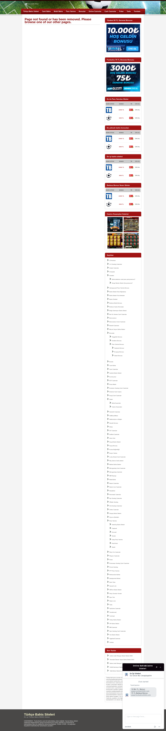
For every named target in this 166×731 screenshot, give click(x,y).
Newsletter (112, 490)
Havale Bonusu (113, 423)
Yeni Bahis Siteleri (114, 634)
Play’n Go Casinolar (114, 552)
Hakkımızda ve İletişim (115, 419)
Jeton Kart (112, 438)
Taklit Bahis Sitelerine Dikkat (117, 671)
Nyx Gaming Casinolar (115, 498)
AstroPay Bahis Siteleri (118, 524)
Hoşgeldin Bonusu (117, 337)
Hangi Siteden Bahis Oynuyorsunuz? (122, 283)
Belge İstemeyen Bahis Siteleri (118, 310)
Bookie (111, 361)
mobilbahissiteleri (116, 691)
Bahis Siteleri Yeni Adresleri (117, 295)
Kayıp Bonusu (113, 445)
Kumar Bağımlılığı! (114, 449)
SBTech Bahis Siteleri (115, 589)
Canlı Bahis (46, 11)
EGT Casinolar (113, 380)
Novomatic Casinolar (115, 494)
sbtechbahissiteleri (111, 693)
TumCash (112, 616)
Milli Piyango (112, 475)
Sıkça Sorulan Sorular (115, 593)
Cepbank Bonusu (119, 348)
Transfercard (112, 612)
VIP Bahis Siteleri (114, 623)
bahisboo (116, 689)
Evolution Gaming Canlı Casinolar (118, 388)
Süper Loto (112, 601)
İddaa (111, 427)
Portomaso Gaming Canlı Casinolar (119, 563)
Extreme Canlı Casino (115, 391)
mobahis (108, 691)
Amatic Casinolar (114, 268)
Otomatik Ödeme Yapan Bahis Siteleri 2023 (122, 659)
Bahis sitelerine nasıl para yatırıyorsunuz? (123, 279)
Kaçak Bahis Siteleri (115, 442)
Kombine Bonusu (117, 340)
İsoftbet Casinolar (114, 434)
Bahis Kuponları (116, 403)
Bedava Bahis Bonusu (115, 303)
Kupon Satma (113, 453)
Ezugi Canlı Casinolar (115, 395)
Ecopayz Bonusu (119, 352)
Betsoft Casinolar (114, 325)
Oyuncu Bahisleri (114, 517)
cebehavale (120, 694)
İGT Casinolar (113, 430)
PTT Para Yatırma (114, 571)
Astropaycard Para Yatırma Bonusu (119, 288)
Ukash (113, 547)
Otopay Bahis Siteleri (115, 513)
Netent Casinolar (114, 483)
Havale (114, 536)
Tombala (137, 11)
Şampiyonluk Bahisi (114, 578)
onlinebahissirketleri (111, 686)
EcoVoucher (112, 376)
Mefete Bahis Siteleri (115, 464)
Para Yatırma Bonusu (118, 344)
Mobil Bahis (58, 11)
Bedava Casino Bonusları (116, 306)
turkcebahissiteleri (111, 679)
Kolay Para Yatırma (117, 539)
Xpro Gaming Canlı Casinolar (117, 631)
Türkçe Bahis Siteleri (31, 11)
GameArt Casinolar (114, 412)
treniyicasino (109, 689)
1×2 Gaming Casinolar (115, 264)
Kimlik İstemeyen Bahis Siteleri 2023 (120, 667)
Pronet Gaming (113, 567)
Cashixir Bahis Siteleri (115, 373)
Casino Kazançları (117, 407)
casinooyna (118, 682)
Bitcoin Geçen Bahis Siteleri (117, 329)
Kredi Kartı (115, 543)
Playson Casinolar (114, 556)
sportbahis (119, 679)
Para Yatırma (71, 11)
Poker (121, 11)
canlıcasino (114, 684)
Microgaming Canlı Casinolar (117, 468)
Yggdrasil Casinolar (114, 638)
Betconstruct (112, 318)
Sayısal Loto (112, 586)
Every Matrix (112, 384)
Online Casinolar (95, 11)
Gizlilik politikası (113, 415)
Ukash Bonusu (118, 355)
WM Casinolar (113, 627)
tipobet (120, 684)
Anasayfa (112, 271)
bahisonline (117, 681)
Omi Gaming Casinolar (115, 506)
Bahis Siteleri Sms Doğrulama (117, 291)
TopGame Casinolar (114, 608)
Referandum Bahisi (114, 574)
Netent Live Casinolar (115, 487)
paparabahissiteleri (111, 694)
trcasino (108, 684)
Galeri (111, 399)
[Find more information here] (143, 696)
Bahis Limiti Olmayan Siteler (117, 663)
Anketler (111, 275)
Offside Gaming (113, 502)
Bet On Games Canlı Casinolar (118, 314)
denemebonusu (110, 682)
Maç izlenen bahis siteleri (116, 460)
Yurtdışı (111, 642)
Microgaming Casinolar (115, 472)
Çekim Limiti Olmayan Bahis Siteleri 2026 (121, 656)
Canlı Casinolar (110, 11)
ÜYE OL (137, 110)
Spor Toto (112, 597)
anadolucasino (110, 688)
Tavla (129, 11)
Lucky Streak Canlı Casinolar (117, 457)
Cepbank (114, 528)
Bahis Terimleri (113, 299)
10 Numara (112, 260)
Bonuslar (82, 11)
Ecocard (114, 532)
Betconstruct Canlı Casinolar (117, 321)
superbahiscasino (120, 688)
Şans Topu (112, 582)
